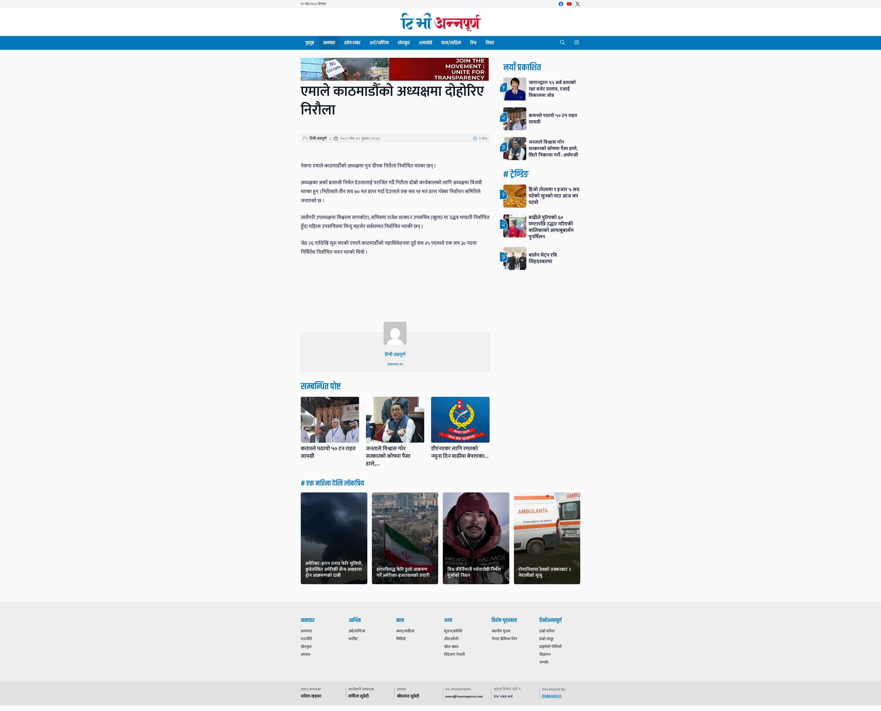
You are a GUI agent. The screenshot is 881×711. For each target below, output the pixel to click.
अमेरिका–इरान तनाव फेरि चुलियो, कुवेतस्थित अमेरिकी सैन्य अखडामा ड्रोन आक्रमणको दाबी (333, 569)
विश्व (473, 43)
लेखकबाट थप (395, 364)
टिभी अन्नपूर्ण (317, 138)
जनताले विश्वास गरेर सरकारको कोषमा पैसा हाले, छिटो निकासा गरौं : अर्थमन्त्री (553, 148)
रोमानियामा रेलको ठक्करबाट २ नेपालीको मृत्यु (545, 572)
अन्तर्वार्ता (425, 43)
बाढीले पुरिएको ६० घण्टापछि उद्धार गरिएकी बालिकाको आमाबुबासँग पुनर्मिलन (551, 227)
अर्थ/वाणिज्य (379, 43)
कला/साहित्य (451, 43)
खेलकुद (404, 43)
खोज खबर (352, 43)
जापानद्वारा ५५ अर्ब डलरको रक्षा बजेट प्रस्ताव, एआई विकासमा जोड (552, 88)
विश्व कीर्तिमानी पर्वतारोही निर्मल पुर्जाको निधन (474, 572)
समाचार (329, 43)
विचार (490, 43)
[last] (395, 70)
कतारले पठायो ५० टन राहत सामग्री (328, 452)
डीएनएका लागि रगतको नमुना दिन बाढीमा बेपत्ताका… (459, 452)
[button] (562, 43)
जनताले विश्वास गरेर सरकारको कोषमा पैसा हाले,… (388, 456)
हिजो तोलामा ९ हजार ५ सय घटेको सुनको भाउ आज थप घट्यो (554, 196)
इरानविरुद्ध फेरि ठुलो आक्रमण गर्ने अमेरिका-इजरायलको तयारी (402, 572)
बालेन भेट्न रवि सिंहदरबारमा (543, 258)
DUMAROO (551, 696)
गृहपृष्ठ (309, 43)
